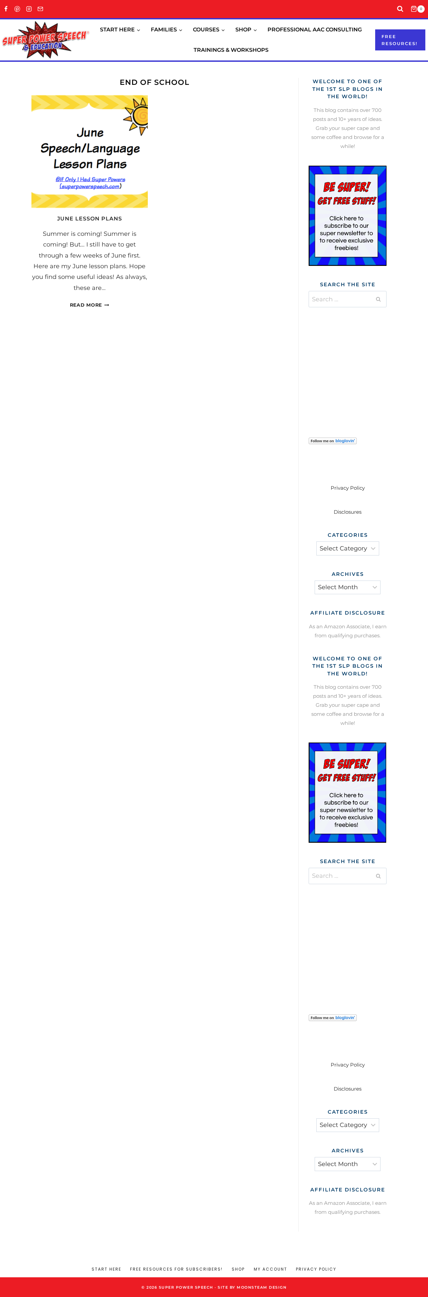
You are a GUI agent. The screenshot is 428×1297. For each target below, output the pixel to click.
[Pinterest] (17, 9)
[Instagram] (29, 9)
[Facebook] (6, 9)
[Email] (40, 9)
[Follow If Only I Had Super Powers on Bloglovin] (348, 441)
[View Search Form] (400, 9)
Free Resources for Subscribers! (176, 1269)
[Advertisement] (359, 364)
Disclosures (347, 512)
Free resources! (400, 40)
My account (270, 1269)
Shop (238, 1269)
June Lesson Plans (89, 218)
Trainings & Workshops (231, 50)
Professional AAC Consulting (315, 29)
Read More (89, 305)
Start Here (106, 1269)
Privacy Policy (348, 488)
